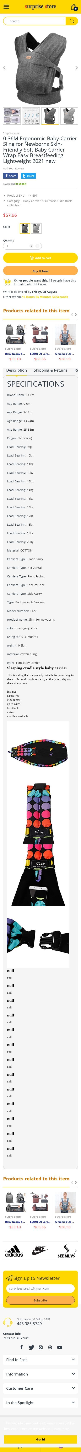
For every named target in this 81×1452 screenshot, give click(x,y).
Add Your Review (13, 168)
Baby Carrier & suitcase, (39, 201)
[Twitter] (31, 1347)
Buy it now (41, 271)
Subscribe (41, 1300)
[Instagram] (40, 1347)
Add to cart (43, 258)
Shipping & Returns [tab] (51, 370)
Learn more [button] (60, 1429)
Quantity (8, 240)
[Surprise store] (40, 6)
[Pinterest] (50, 1347)
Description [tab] (16, 370)
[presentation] (72, 314)
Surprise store (11, 133)
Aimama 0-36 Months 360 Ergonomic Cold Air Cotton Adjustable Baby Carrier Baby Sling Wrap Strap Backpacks (65, 354)
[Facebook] (21, 1347)
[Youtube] (59, 1347)
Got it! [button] (40, 1439)
